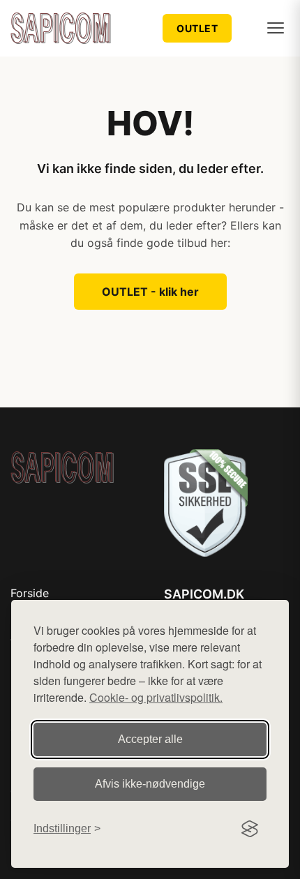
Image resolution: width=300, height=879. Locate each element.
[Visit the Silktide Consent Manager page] (250, 829)
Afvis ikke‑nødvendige (150, 784)
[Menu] (276, 28)
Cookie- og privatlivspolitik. (156, 697)
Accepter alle (150, 739)
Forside (29, 593)
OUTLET (197, 28)
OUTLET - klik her (150, 292)
